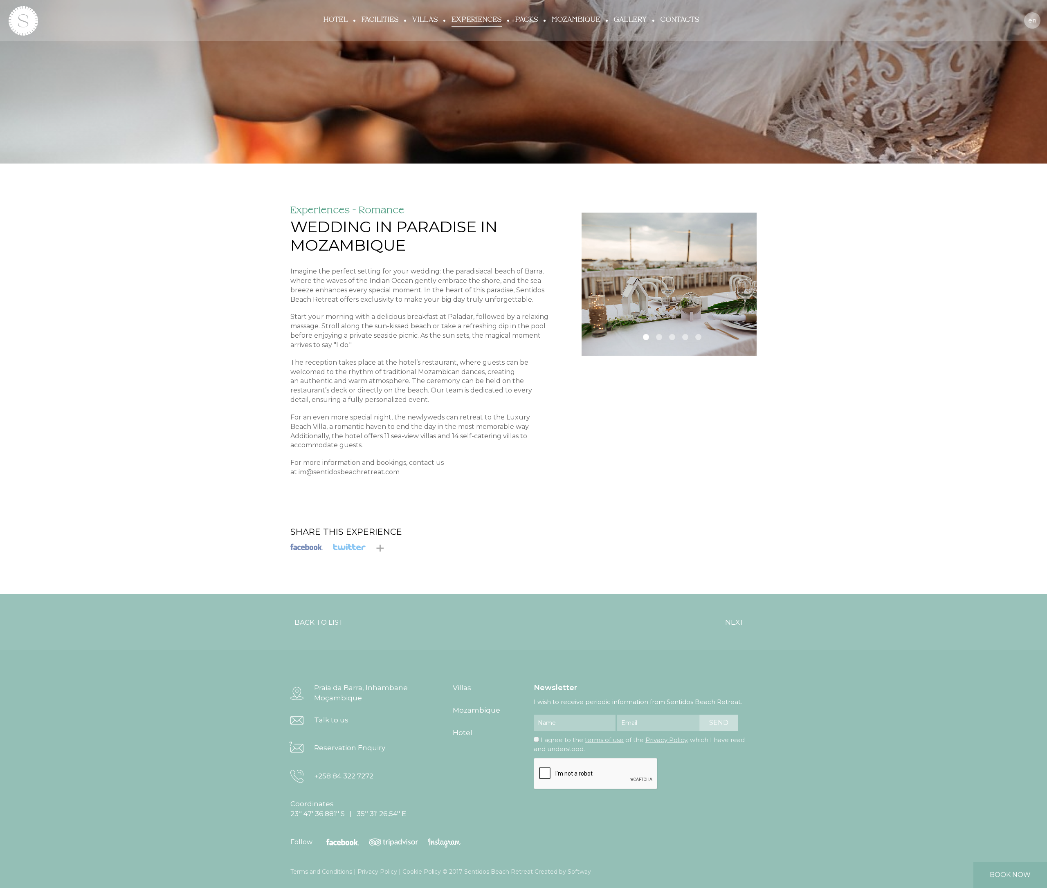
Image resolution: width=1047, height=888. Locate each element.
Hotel (336, 19)
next (734, 622)
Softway (579, 871)
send (718, 723)
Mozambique (576, 19)
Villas (425, 19)
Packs (526, 19)
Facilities (380, 19)
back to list (319, 622)
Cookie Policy (421, 871)
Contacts (680, 19)
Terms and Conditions (321, 871)
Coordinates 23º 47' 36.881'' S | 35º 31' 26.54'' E (348, 809)
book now (1010, 875)
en (1032, 20)
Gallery (630, 19)
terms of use (604, 740)
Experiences (477, 19)
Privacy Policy (666, 740)
